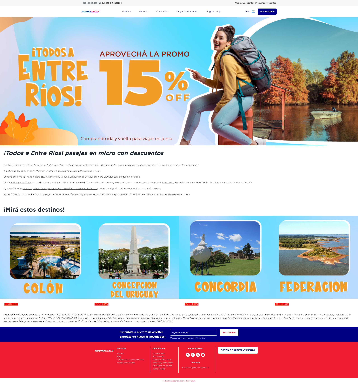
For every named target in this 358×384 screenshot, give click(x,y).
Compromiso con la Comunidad (130, 360)
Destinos (126, 11)
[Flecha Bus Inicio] (90, 11)
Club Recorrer (159, 353)
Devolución (162, 11)
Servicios (144, 11)
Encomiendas (158, 357)
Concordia (168, 182)
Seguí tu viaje (214, 11)
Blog (119, 357)
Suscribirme (229, 332)
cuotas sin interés (112, 3)
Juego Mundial (159, 369)
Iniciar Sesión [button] (267, 11)
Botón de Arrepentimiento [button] (238, 350)
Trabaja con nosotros (126, 363)
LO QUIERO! (11, 304)
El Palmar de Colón (20, 182)
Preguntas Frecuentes (187, 11)
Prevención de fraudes (162, 366)
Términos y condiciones (163, 363)
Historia (120, 353)
